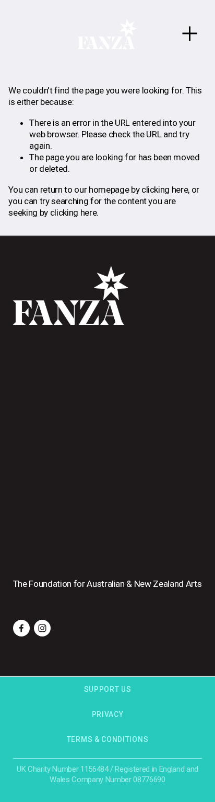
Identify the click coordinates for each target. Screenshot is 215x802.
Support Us (108, 689)
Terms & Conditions (107, 739)
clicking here (164, 189)
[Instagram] (42, 628)
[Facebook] (21, 628)
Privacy (108, 714)
